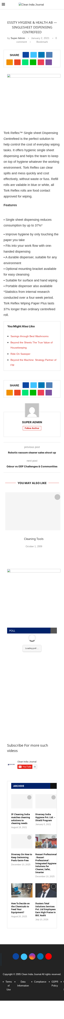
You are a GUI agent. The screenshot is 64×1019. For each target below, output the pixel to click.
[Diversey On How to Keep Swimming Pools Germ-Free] (22, 841)
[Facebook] (16, 956)
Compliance (40, 981)
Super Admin (18, 38)
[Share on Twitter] (33, 55)
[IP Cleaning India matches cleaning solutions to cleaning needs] (22, 801)
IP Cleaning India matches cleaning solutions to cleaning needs (20, 819)
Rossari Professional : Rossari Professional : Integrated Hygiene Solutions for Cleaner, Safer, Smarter (46, 863)
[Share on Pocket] (41, 62)
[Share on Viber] (49, 62)
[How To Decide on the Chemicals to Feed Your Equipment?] (22, 890)
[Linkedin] (40, 956)
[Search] (60, 5)
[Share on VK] (49, 55)
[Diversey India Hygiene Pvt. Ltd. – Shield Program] (46, 801)
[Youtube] (48, 956)
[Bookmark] (57, 497)
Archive (18, 786)
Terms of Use (9, 985)
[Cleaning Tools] (33, 511)
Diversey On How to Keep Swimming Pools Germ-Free (21, 857)
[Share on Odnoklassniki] (9, 62)
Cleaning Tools (34, 539)
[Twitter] (24, 956)
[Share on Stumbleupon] (17, 62)
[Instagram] (32, 956)
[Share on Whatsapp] (25, 62)
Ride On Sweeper (20, 353)
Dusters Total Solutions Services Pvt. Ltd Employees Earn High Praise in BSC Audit (45, 909)
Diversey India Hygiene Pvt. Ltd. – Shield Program (45, 817)
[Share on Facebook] (26, 55)
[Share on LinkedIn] (41, 55)
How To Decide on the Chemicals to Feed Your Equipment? (20, 908)
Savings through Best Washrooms (29, 336)
